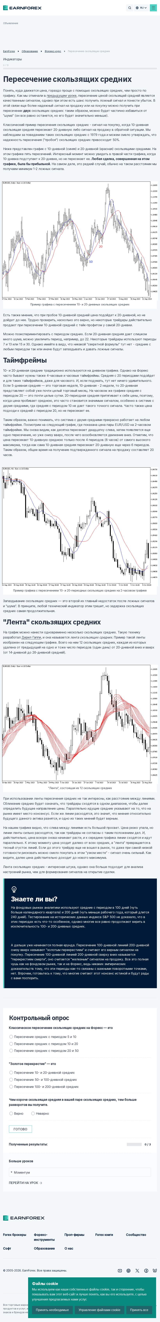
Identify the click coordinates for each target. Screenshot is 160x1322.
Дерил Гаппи (31, 637)
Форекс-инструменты (44, 1237)
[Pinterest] (128, 1271)
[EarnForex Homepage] (22, 7)
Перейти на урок (23, 1183)
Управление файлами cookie (99, 1310)
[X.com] (137, 1270)
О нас (69, 1248)
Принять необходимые (52, 1310)
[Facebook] (146, 1271)
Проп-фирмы (74, 1235)
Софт (7, 1248)
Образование (44, 1248)
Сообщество (136, 1235)
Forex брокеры (14, 1235)
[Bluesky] (155, 1271)
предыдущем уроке (61, 96)
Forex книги (104, 1235)
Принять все (139, 1310)
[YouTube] (120, 1270)
